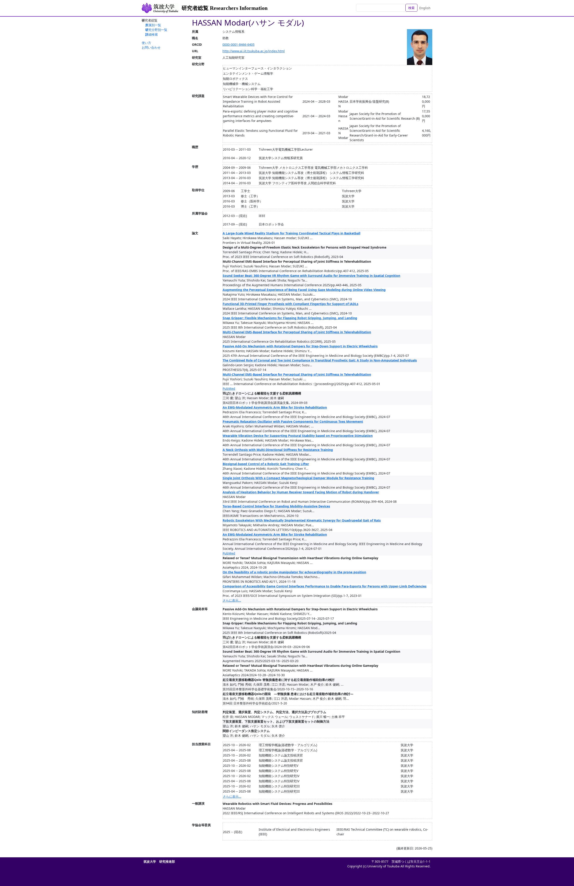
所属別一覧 (153, 25)
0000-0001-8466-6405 (238, 44)
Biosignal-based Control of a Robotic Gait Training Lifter (266, 464)
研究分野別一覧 (156, 30)
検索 (411, 8)
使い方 (146, 43)
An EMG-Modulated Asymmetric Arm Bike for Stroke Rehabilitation (275, 407)
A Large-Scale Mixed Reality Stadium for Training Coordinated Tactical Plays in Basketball (291, 233)
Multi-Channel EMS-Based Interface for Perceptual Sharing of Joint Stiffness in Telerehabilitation (297, 332)
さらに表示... (232, 600)
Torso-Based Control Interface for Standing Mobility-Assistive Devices (276, 506)
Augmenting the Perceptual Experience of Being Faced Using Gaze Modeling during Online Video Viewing (304, 290)
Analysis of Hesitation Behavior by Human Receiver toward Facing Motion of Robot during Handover (301, 492)
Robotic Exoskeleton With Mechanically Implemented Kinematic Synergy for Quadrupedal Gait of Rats (302, 520)
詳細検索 (151, 34)
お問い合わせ (151, 47)
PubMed (229, 388)
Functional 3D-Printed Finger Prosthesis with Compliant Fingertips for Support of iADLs (290, 304)
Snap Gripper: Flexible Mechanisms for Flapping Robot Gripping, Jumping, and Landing (290, 318)
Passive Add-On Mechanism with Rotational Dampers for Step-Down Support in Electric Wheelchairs (300, 346)
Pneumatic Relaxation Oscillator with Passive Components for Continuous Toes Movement (293, 421)
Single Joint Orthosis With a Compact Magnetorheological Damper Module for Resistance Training (298, 478)
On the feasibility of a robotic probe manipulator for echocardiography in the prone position (294, 572)
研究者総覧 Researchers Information (224, 8)
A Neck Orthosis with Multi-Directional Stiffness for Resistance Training (278, 450)
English (424, 8)
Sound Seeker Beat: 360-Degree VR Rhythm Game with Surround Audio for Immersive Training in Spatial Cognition (311, 275)
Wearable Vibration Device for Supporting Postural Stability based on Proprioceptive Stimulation (298, 435)
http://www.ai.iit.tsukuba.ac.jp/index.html (253, 51)
